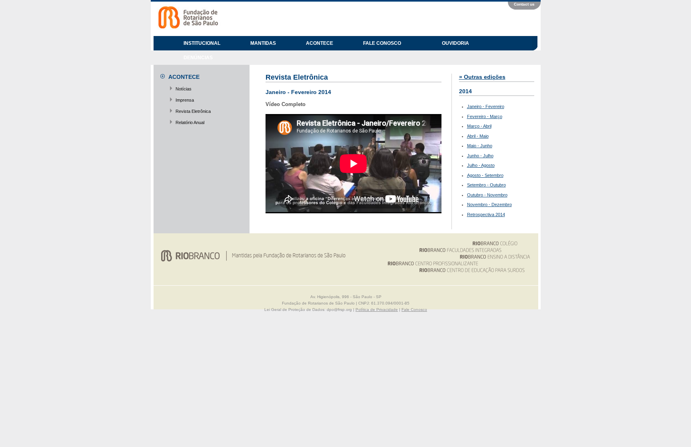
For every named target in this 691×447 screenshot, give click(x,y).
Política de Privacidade (376, 309)
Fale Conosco (414, 309)
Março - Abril (479, 126)
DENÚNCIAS (198, 57)
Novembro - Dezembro (489, 204)
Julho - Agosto (481, 165)
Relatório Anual (190, 122)
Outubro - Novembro (487, 194)
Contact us (524, 4)
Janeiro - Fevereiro (485, 106)
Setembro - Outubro (486, 184)
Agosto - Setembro (485, 175)
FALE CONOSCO (382, 43)
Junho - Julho (480, 155)
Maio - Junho (479, 145)
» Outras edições (482, 77)
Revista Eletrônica (193, 111)
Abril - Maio (478, 136)
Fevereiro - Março (484, 116)
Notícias (184, 88)
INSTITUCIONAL (202, 43)
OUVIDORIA (455, 43)
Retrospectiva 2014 (486, 214)
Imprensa (185, 100)
